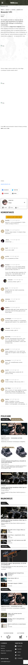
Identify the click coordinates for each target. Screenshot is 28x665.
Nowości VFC (20, 9)
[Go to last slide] (1, 637)
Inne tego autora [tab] (16, 419)
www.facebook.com (5, 184)
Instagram (19, 658)
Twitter (19, 652)
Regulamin (3, 653)
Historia (3, 648)
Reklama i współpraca (6, 650)
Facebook (19, 646)
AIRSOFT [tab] (4, 503)
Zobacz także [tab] (5, 419)
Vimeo (18, 655)
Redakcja (3, 646)
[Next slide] (26, 637)
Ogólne (13, 9)
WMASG (2, 9)
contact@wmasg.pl (5, 661)
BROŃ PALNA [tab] (4, 546)
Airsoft (8, 9)
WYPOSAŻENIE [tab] (5, 589)
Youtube (19, 649)
